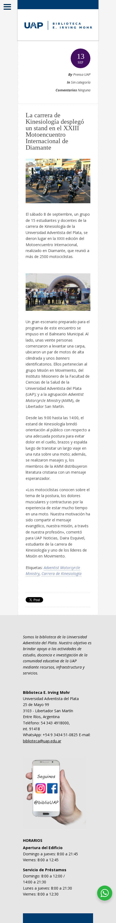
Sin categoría (80, 82)
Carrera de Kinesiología (61, 573)
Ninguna (84, 90)
